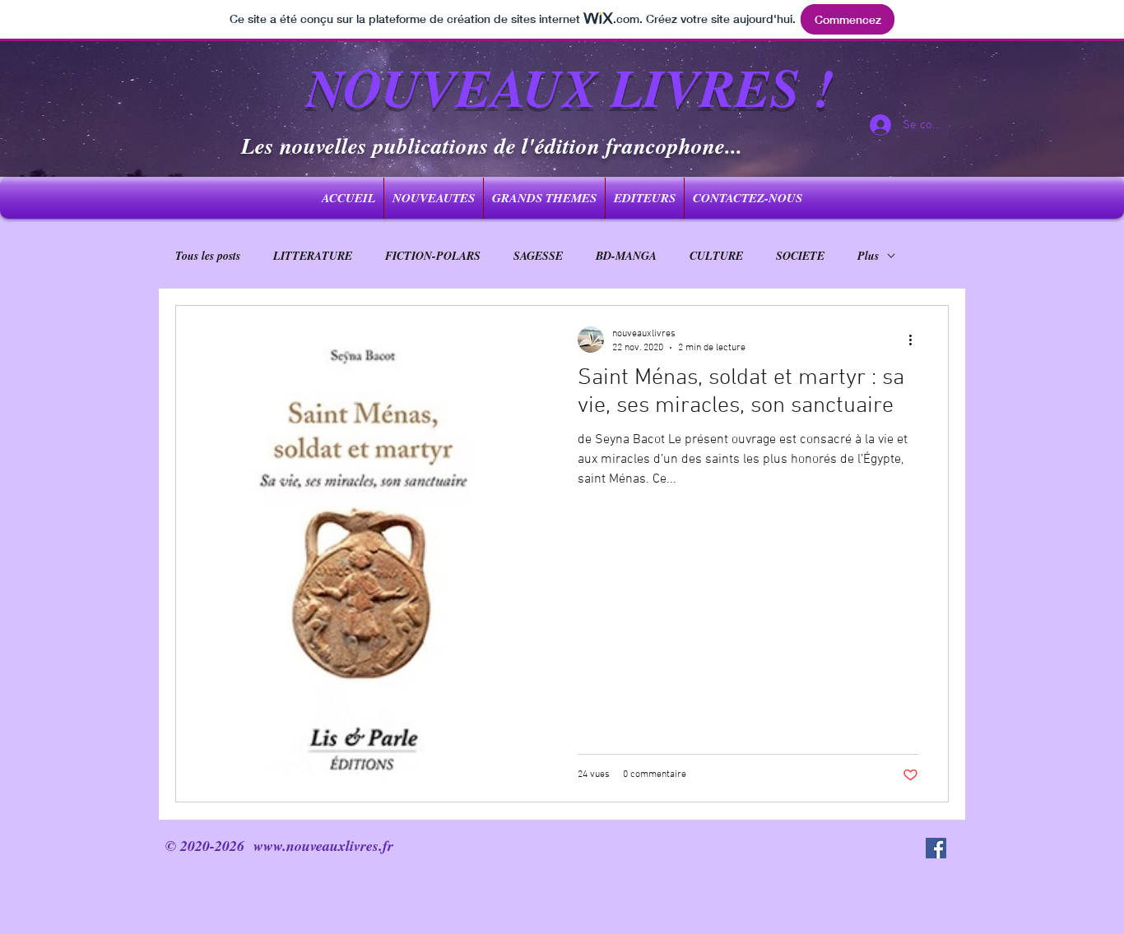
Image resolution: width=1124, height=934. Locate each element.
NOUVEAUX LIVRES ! (570, 86)
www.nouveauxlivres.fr (323, 845)
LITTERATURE (312, 256)
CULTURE (716, 256)
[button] (544, 198)
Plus (868, 256)
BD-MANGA (626, 256)
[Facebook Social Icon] (936, 848)
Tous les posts (207, 256)
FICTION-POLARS (433, 256)
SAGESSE (538, 256)
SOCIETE (800, 256)
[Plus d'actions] (916, 339)
